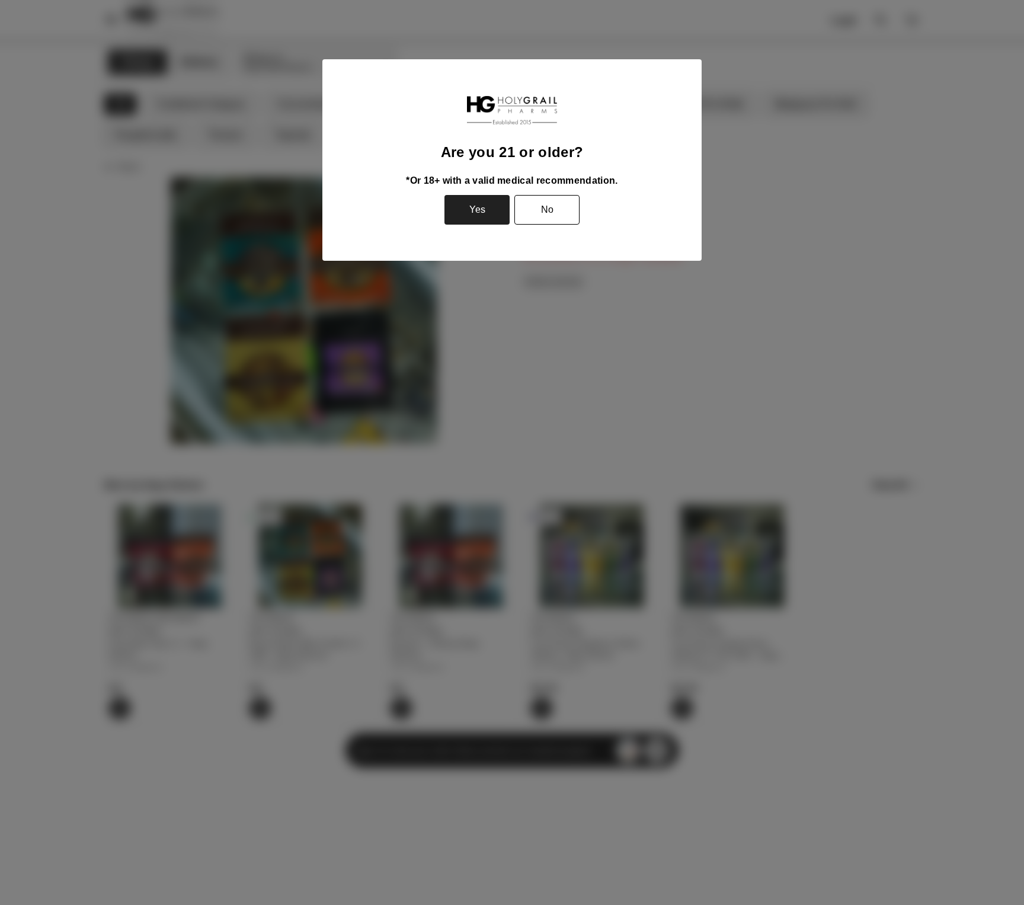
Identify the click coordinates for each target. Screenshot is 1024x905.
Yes (477, 209)
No (547, 209)
